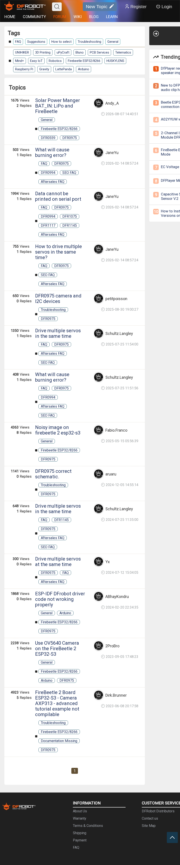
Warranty (79, 818)
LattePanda (63, 69)
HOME (9, 16)
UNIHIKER (22, 52)
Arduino (83, 69)
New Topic (97, 6)
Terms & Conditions (88, 826)
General (112, 42)
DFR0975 (69, 138)
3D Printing (42, 52)
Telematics (123, 52)
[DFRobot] (24, 7)
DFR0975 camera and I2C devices (58, 298)
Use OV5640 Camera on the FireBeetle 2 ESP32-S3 (57, 648)
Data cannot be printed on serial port (58, 196)
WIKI (78, 16)
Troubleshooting (89, 42)
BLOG (94, 16)
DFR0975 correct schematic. (53, 473)
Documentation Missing (59, 741)
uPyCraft (63, 52)
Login (167, 6)
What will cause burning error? (52, 152)
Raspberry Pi (24, 69)
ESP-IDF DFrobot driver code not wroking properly (60, 599)
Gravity (44, 69)
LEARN (112, 16)
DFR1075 (69, 216)
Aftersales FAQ (52, 182)
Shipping (79, 833)
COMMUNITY (34, 16)
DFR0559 (48, 138)
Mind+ (19, 61)
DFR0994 (48, 173)
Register (138, 6)
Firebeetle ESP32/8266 (84, 61)
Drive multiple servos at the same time (58, 561)
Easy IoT (36, 61)
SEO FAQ (69, 173)
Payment (79, 840)
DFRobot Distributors (158, 811)
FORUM (59, 16)
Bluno (80, 52)
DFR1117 (48, 225)
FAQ (18, 42)
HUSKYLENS (115, 61)
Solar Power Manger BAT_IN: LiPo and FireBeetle (57, 106)
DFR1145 (69, 225)
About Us (80, 811)
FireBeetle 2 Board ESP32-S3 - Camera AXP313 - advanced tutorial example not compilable (57, 703)
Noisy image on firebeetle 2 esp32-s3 (57, 430)
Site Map (149, 826)
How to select (61, 42)
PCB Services (99, 52)
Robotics (55, 61)
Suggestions (36, 42)
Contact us (150, 818)
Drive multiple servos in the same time (58, 333)
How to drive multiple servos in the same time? (58, 252)
